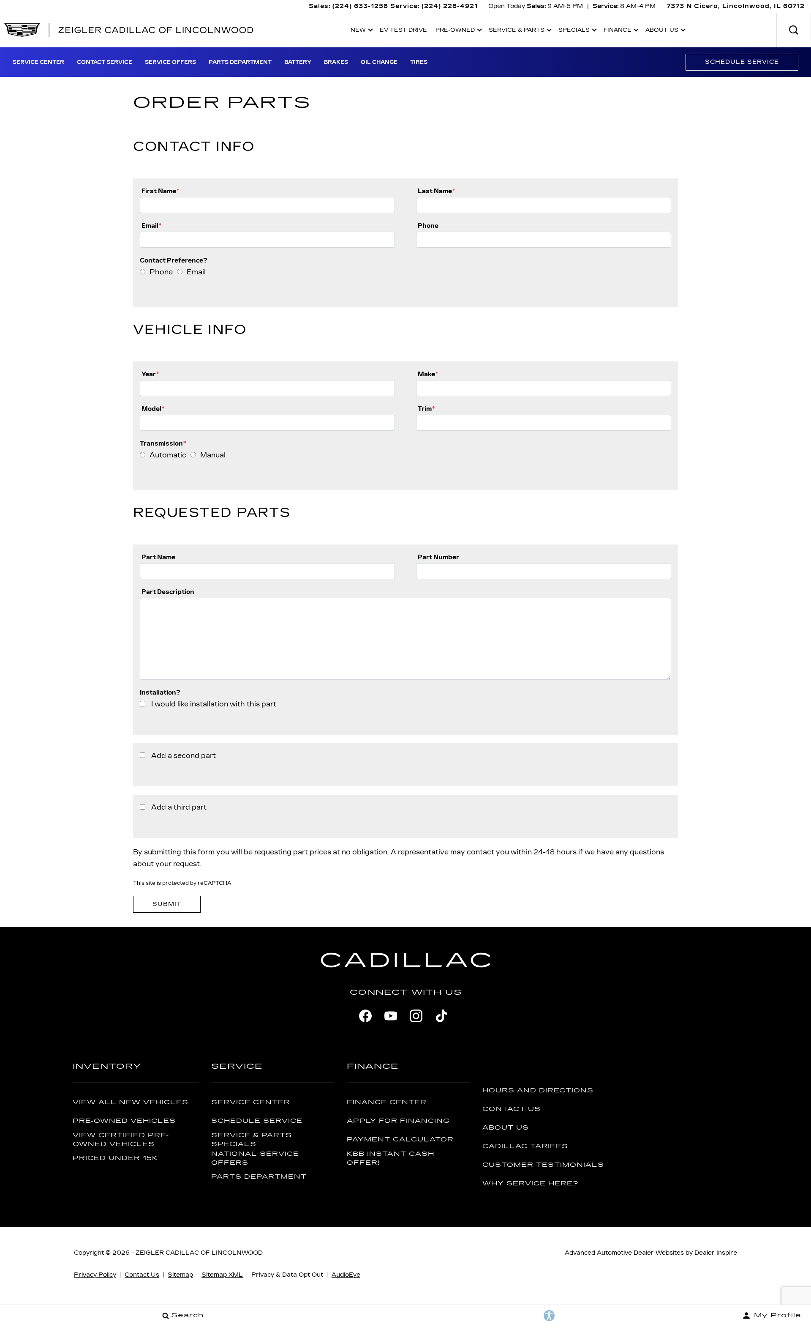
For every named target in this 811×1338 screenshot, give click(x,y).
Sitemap (180, 1274)
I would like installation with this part (213, 704)
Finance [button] (617, 31)
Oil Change (379, 62)
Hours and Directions (537, 1090)
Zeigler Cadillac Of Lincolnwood (199, 1252)
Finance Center (387, 1102)
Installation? (160, 692)
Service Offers (170, 62)
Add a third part (179, 807)
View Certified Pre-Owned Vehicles (121, 1139)
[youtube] (390, 1015)
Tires (418, 62)
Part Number (438, 557)
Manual (213, 455)
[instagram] (416, 1015)
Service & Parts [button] (516, 31)
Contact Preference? (173, 260)
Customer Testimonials (543, 1165)
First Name (160, 191)
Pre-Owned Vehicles (124, 1121)
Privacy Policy (95, 1274)
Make (428, 374)
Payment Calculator (400, 1139)
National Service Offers (255, 1158)
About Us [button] (661, 31)
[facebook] (365, 1015)
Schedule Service (742, 62)
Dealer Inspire (715, 1252)
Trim (426, 409)
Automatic (168, 455)
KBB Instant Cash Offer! (390, 1158)
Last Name (436, 191)
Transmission (163, 443)
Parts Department (240, 62)
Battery (297, 62)
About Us (505, 1128)
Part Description (168, 592)
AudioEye (346, 1274)
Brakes (336, 62)
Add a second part (183, 756)
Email (151, 226)
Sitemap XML (222, 1274)
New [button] (360, 31)
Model (153, 409)
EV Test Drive (403, 30)
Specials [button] (574, 31)
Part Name (158, 557)
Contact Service (104, 62)
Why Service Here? (530, 1183)
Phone (428, 226)
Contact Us (511, 1109)
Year (150, 374)
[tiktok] (441, 1015)
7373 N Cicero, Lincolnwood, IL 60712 (736, 6)
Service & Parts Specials (251, 1139)
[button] (794, 30)
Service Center (38, 62)
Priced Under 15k (115, 1158)
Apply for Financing (398, 1121)
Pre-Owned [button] (455, 31)
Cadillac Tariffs (525, 1146)
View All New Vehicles (130, 1102)
